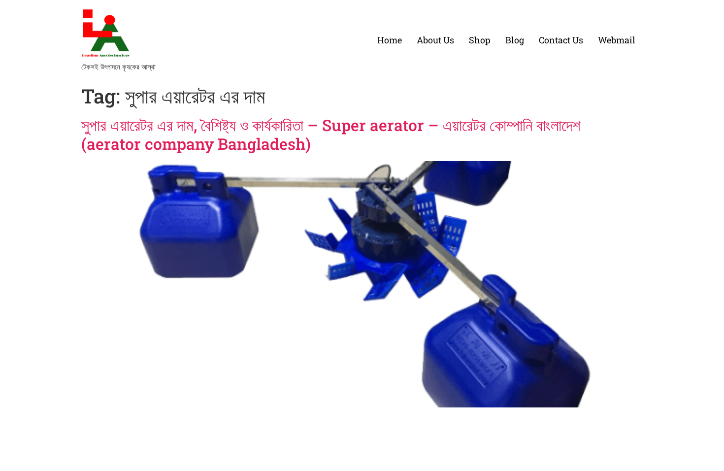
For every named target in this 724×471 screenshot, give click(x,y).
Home (389, 40)
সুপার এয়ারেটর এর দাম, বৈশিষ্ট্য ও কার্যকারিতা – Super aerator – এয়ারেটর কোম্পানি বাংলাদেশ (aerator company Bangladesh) (331, 134)
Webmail (616, 40)
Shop (480, 40)
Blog (514, 40)
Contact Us (561, 40)
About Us (435, 40)
